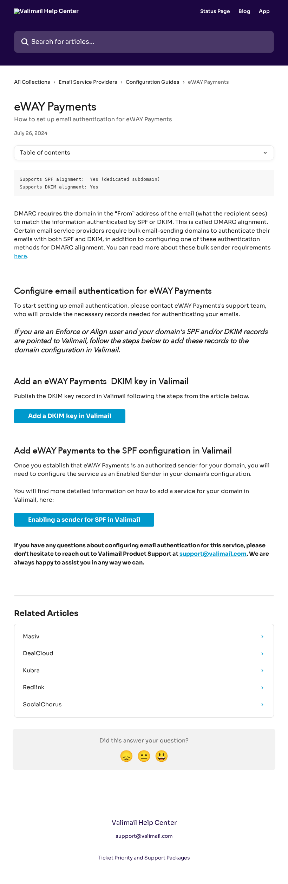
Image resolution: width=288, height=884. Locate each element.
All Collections (32, 82)
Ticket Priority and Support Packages (144, 858)
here (20, 256)
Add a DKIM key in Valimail (69, 416)
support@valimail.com (213, 553)
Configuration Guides (152, 82)
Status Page (215, 11)
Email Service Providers (88, 82)
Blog (244, 11)
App (264, 11)
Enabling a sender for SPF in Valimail (84, 519)
